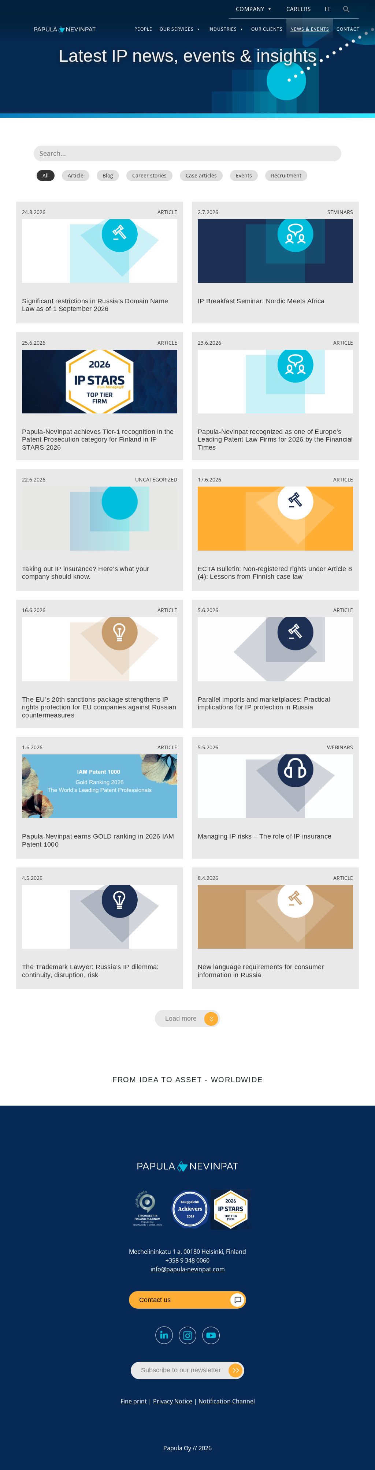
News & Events (309, 29)
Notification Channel (226, 1401)
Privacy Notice (172, 1401)
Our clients (267, 29)
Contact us (155, 1300)
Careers (298, 9)
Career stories (149, 175)
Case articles (201, 175)
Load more (181, 1018)
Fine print (133, 1401)
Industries (222, 29)
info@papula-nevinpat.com (188, 1269)
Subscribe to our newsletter (181, 1370)
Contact (348, 29)
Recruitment (286, 175)
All (45, 175)
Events (244, 175)
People (143, 29)
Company (250, 9)
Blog (108, 175)
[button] (346, 8)
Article (75, 175)
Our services (177, 29)
